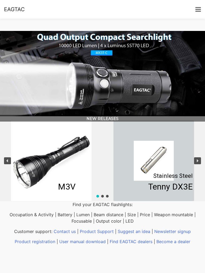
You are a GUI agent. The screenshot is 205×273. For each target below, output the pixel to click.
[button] (7, 160)
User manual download (82, 241)
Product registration (35, 241)
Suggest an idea (134, 231)
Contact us (65, 231)
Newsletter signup (172, 231)
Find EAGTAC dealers (131, 241)
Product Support (97, 231)
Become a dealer (173, 241)
